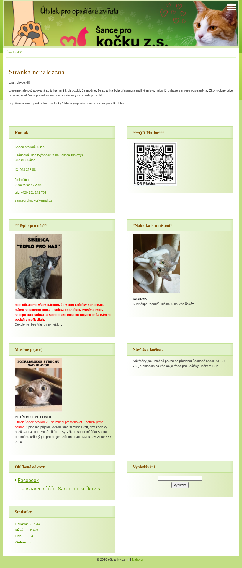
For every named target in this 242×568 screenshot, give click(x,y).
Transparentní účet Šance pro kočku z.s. (59, 488)
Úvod (10, 52)
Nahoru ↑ (138, 559)
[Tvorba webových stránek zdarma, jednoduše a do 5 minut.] (128, 560)
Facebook (28, 480)
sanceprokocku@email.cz (33, 200)
